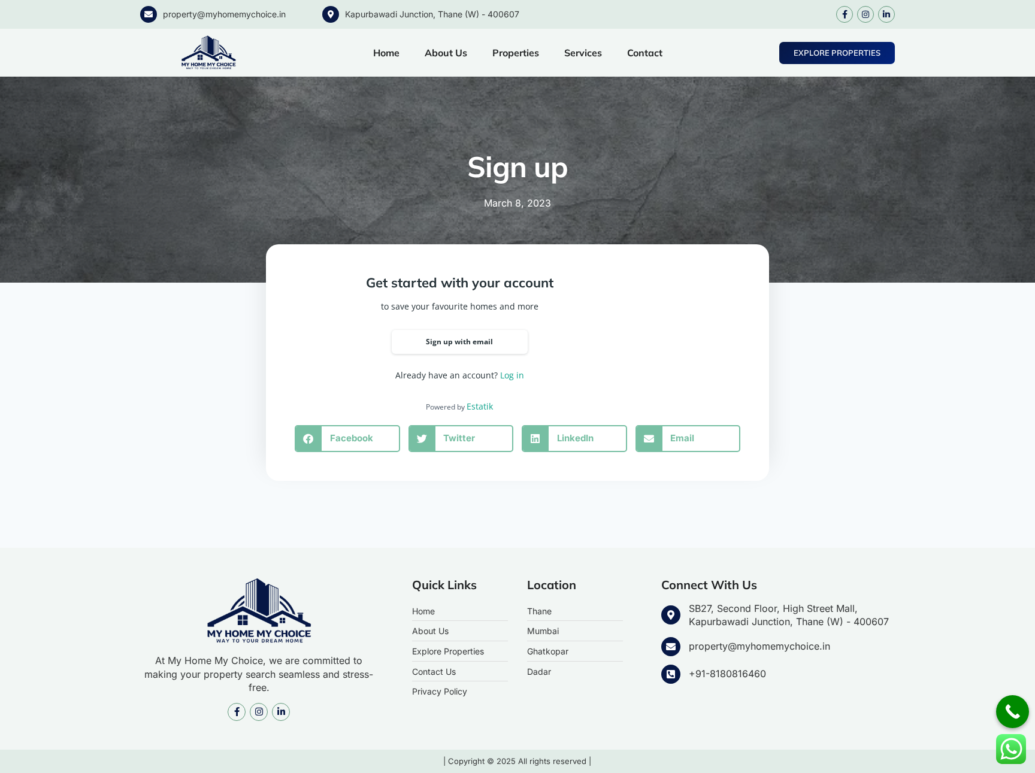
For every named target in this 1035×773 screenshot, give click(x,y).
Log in (512, 375)
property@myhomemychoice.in (224, 14)
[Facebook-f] (844, 14)
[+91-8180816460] (670, 674)
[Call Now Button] (1012, 711)
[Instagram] (865, 14)
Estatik (480, 406)
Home (386, 53)
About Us (446, 53)
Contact (644, 53)
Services (583, 53)
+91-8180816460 (727, 674)
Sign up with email (459, 342)
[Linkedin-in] (886, 14)
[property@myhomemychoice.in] (148, 14)
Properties (515, 53)
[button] (347, 438)
